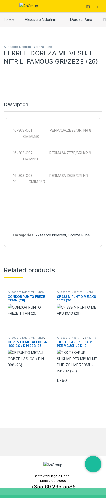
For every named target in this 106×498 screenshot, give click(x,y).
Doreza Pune (81, 19)
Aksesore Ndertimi (40, 19)
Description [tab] (16, 104)
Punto (39, 292)
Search (88, 6)
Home (9, 19)
